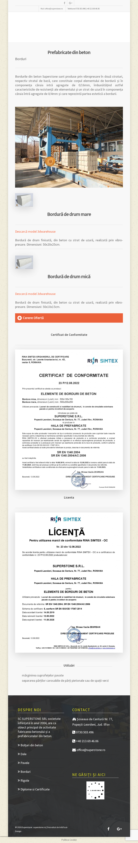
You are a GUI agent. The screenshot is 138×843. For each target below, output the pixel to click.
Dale (23, 754)
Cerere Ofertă (33, 317)
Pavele (24, 763)
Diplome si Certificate (35, 789)
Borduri (25, 772)
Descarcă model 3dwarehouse (35, 231)
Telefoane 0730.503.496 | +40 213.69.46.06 (84, 8)
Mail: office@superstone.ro (52, 8)
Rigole (24, 780)
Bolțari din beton (31, 745)
